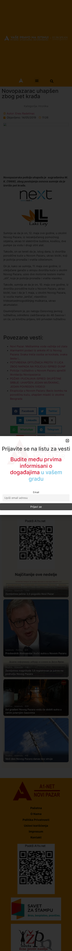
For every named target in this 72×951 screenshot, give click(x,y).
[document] (36, 475)
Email (36, 492)
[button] (67, 440)
